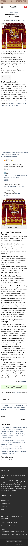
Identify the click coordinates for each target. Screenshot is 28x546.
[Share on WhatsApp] (7, 387)
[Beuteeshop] (14, 7)
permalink (14, 393)
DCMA (3, 509)
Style (11, 12)
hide (8, 77)
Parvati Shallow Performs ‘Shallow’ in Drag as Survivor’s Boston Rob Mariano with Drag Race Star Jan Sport (14, 435)
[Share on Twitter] (12, 387)
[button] (2, 7)
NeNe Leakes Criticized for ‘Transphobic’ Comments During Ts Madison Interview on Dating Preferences (13, 442)
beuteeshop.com (6, 475)
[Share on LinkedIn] (20, 387)
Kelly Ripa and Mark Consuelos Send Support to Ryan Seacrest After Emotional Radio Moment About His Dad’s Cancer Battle (14, 429)
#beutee (6, 178)
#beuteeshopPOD (16, 178)
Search (3, 416)
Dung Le (22, 20)
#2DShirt (7, 180)
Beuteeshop (23, 381)
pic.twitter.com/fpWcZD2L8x (13, 187)
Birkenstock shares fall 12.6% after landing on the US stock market (20, 407)
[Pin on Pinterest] (18, 387)
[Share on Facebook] (10, 387)
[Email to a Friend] (15, 387)
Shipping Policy (5, 503)
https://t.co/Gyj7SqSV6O (12, 175)
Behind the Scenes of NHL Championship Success (7, 407)
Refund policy (5, 500)
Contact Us (4, 506)
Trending (15, 12)
